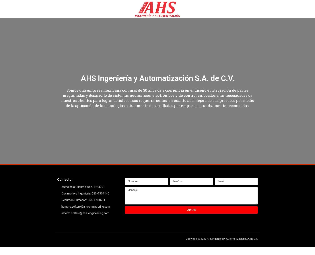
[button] (3, 91)
